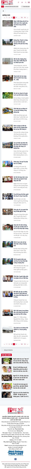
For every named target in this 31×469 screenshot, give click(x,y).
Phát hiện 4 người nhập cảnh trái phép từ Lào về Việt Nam (21, 277)
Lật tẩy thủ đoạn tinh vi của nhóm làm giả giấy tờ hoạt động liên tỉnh (21, 178)
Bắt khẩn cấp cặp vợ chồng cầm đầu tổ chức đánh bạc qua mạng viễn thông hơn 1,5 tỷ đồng (21, 294)
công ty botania (8, 350)
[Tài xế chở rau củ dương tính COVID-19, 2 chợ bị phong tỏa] (7, 330)
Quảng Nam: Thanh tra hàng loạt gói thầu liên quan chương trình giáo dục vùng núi (21, 42)
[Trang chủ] (3, 11)
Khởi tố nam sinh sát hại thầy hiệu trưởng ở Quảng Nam (20, 243)
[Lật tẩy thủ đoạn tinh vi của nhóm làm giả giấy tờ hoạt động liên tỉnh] (7, 179)
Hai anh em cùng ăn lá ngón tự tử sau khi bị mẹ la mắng (21, 94)
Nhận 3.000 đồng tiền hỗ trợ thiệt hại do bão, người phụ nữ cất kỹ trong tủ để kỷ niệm (21, 23)
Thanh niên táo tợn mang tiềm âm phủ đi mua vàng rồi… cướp (20, 77)
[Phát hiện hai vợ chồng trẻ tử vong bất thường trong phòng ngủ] (7, 111)
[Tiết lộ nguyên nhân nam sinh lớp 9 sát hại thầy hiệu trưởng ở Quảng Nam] (7, 261)
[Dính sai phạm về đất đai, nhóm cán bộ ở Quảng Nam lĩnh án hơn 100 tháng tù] (7, 128)
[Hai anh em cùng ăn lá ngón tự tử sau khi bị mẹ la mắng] (7, 95)
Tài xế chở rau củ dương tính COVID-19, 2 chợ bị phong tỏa (21, 329)
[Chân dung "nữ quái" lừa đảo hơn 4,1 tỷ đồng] (7, 164)
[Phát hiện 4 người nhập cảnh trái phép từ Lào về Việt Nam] (7, 278)
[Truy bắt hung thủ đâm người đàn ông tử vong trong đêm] (7, 196)
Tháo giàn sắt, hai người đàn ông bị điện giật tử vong (21, 210)
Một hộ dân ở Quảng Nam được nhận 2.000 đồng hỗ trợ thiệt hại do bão (20, 60)
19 (25, 17)
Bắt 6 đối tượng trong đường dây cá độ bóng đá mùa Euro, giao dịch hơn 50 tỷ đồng (21, 312)
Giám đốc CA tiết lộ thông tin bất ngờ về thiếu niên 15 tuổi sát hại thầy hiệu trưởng (21, 226)
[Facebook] (15, 459)
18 (21, 17)
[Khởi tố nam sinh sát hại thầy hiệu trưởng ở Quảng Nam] (7, 244)
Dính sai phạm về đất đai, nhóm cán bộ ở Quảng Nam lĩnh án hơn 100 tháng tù (20, 127)
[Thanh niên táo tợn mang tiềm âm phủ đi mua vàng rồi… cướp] (7, 78)
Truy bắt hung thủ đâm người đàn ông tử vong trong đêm (21, 195)
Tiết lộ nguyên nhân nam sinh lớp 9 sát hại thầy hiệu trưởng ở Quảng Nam (20, 261)
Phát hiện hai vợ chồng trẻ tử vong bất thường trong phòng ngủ (20, 110)
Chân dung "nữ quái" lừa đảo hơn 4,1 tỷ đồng (21, 162)
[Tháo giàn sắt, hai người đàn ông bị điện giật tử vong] (7, 212)
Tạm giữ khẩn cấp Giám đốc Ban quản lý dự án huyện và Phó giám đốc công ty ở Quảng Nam (21, 145)
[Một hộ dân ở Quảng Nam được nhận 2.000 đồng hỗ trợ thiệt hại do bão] (7, 61)
